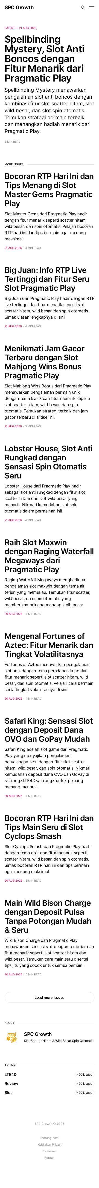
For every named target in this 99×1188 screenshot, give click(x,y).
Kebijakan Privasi (49, 1144)
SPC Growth (19, 7)
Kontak (49, 1158)
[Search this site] (82, 7)
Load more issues (49, 997)
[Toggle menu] (91, 7)
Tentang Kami (49, 1138)
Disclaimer (49, 1151)
